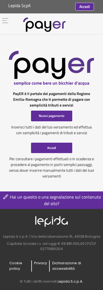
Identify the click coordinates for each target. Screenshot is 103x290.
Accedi (84, 6)
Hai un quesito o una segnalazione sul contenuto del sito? (55, 200)
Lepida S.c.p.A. (70, 281)
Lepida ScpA (19, 5)
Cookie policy (15, 265)
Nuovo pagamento (51, 115)
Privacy (40, 263)
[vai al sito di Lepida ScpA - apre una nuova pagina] (51, 221)
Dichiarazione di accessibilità (66, 265)
